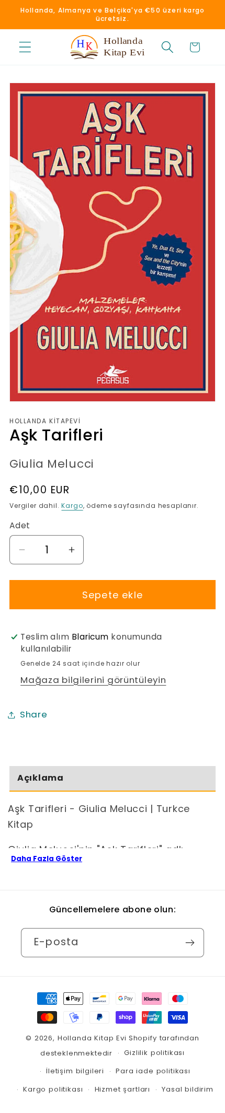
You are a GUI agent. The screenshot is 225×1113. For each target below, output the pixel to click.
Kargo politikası (53, 1089)
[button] (25, 47)
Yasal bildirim (187, 1089)
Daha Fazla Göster (46, 859)
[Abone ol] (190, 942)
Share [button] (34, 714)
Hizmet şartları (123, 1089)
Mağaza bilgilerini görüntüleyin (93, 680)
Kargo (72, 505)
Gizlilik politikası (154, 1053)
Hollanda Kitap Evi (92, 1038)
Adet (19, 525)
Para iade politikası (153, 1071)
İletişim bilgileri (75, 1071)
